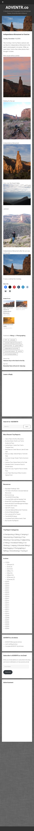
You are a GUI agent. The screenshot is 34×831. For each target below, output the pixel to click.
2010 (5, 340)
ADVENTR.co (17, 7)
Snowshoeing (14, 551)
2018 (7, 596)
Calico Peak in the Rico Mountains (14, 439)
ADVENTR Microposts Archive (13, 642)
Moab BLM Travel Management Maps (15, 501)
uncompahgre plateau (10, 354)
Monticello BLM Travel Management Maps (16, 503)
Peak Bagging (8, 548)
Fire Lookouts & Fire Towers (12, 514)
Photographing (21, 335)
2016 (7, 600)
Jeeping (13, 545)
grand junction (8, 345)
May (10, 571)
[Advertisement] (17, 712)
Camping (24, 534)
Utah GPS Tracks (9, 508)
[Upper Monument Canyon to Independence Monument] (8, 303)
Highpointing (25, 540)
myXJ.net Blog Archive (11, 644)
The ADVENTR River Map (12, 497)
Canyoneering (8, 537)
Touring (23, 551)
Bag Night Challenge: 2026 (12, 488)
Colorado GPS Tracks (11, 505)
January (11, 579)
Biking (17, 534)
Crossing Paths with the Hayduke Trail (15, 499)
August (11, 564)
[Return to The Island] (21, 303)
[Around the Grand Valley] (8, 320)
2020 (7, 592)
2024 (7, 583)
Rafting (5, 551)
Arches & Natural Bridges (12, 512)
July (10, 566)
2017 (7, 598)
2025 (7, 581)
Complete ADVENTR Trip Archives (14, 646)
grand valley (18, 345)
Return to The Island (21, 308)
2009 (7, 615)
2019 (7, 594)
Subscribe (8, 672)
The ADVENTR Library (11, 516)
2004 (7, 626)
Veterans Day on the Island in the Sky (13, 360)
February (11, 577)
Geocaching (15, 540)
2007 (7, 620)
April (10, 573)
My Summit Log (9, 495)
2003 (7, 628)
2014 (7, 605)
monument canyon (9, 351)
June (10, 568)
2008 (7, 617)
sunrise (20, 351)
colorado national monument (12, 342)
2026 (8, 562)
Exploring (17, 537)
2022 (7, 588)
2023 (7, 586)
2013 (7, 607)
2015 (7, 603)
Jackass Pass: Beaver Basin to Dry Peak (16, 462)
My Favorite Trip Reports (11, 520)
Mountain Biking (23, 545)
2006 (7, 622)
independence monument (11, 348)
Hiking (12, 335)
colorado (12, 340)
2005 (7, 624)
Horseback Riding (17, 543)
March (11, 575)
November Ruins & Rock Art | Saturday (14, 366)
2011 (7, 611)
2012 (7, 609)
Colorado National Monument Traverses (16, 510)
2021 (7, 590)
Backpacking (9, 534)
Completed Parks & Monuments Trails (15, 518)
